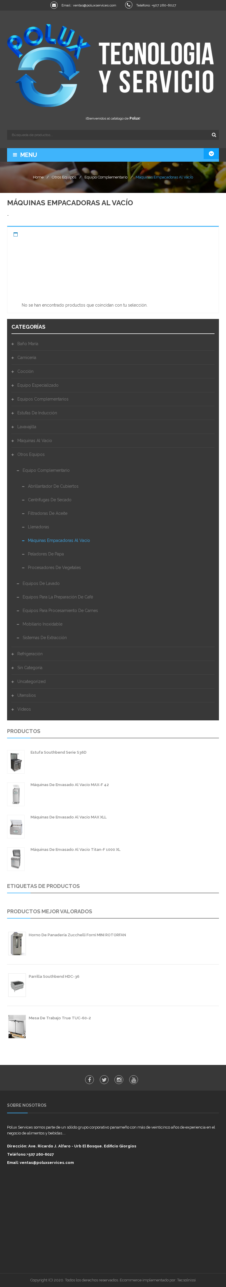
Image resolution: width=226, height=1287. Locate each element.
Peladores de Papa (46, 554)
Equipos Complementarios (43, 399)
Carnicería (26, 357)
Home (38, 177)
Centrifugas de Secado (50, 499)
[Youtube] (133, 1079)
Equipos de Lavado (41, 583)
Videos (24, 709)
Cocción (25, 371)
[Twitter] (104, 1079)
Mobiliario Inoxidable (42, 624)
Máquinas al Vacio (34, 440)
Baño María (27, 343)
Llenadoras (38, 527)
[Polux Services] (113, 64)
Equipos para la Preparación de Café (58, 597)
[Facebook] (89, 1079)
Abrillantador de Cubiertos (53, 486)
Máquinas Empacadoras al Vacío (59, 540)
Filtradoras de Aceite (47, 513)
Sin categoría (29, 667)
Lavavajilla (26, 426)
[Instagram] (118, 1079)
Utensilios (26, 695)
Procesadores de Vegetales (54, 567)
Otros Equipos (64, 177)
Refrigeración (30, 653)
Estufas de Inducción (37, 413)
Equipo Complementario (105, 177)
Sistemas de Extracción (45, 637)
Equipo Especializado (38, 385)
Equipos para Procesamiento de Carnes (60, 610)
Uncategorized (31, 681)
